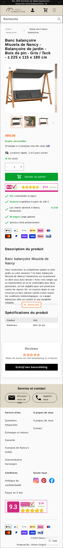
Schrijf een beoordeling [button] (31, 367)
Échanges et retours (16, 432)
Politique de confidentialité (13, 482)
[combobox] (31, 19)
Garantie (10, 440)
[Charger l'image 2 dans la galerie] (30, 122)
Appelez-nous (48, 398)
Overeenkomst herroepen (13, 461)
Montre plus (33, 304)
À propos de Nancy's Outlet (17, 449)
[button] (54, 10)
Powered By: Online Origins (31, 544)
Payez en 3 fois (14, 492)
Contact (37, 428)
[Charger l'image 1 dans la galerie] (16, 122)
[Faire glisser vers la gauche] (6, 123)
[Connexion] (34, 10)
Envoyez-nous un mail (22, 399)
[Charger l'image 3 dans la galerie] (43, 122)
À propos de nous (43, 420)
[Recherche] (59, 19)
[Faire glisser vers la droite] (53, 123)
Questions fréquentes (11, 422)
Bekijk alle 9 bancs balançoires (38, 30)
